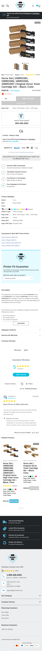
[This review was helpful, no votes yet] (33, 433)
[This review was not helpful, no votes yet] (36, 433)
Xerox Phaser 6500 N (8, 240)
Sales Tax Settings (7, 629)
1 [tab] (19, 508)
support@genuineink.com (15, 590)
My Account (5, 618)
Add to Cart (14, 501)
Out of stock (34, 488)
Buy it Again (5, 612)
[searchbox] (12, 383)
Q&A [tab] (26, 350)
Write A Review (21, 374)
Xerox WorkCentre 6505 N (10, 245)
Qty (6, 98)
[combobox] (29, 388)
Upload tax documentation (27, 152)
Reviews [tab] (17, 350)
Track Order (5, 615)
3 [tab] (22, 508)
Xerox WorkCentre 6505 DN (11, 243)
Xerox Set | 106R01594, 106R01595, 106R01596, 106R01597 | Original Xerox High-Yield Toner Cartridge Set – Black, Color (10, 472)
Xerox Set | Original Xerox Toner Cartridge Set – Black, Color (30, 468)
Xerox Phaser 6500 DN (9, 237)
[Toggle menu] (2, 5)
